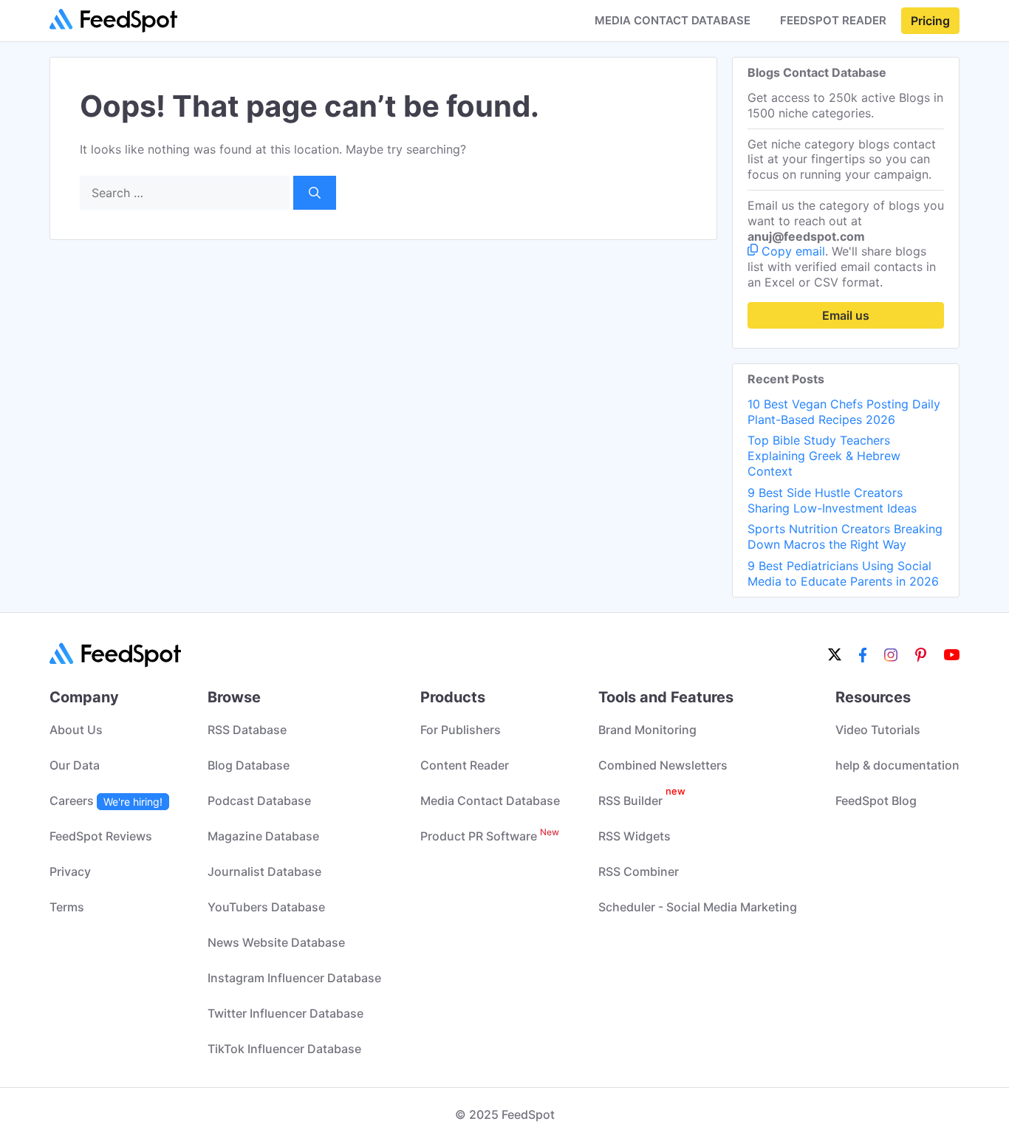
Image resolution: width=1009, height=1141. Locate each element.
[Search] (314, 193)
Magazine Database (263, 836)
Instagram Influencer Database (294, 977)
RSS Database (247, 729)
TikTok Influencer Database (284, 1048)
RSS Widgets (634, 836)
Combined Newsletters (663, 765)
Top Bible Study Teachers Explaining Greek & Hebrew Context (824, 456)
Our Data (74, 765)
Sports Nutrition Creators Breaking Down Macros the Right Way (845, 536)
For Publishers (460, 729)
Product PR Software (489, 836)
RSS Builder (641, 800)
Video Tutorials (877, 729)
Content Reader (464, 765)
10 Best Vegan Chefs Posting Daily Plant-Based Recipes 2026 (844, 412)
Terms (66, 907)
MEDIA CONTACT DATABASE (672, 20)
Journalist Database (264, 871)
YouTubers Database (266, 907)
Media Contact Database (490, 800)
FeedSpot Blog (876, 800)
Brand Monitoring (647, 729)
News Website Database (276, 942)
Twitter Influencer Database (285, 1013)
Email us (845, 315)
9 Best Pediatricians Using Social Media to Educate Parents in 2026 (843, 573)
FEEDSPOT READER (833, 20)
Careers (106, 800)
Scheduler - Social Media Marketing (697, 907)
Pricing (930, 20)
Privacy (70, 871)
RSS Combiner (638, 871)
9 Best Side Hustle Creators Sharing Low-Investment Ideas (832, 500)
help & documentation (897, 765)
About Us (76, 729)
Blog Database (249, 765)
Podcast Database (259, 800)
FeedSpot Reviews (100, 836)
